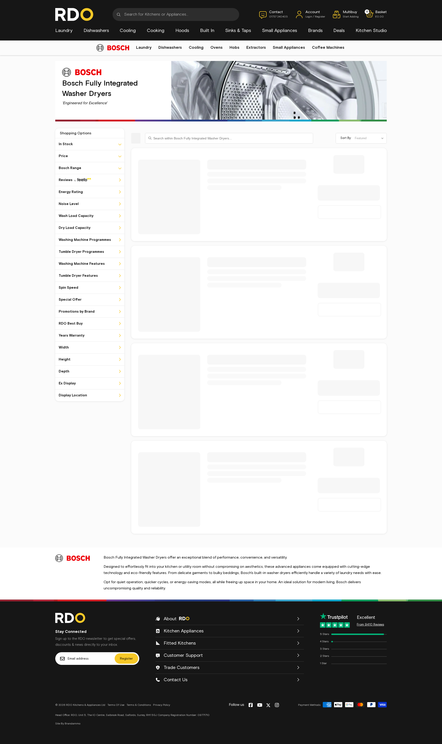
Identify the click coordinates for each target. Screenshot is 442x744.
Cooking (155, 30)
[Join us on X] (268, 705)
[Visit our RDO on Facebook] (250, 705)
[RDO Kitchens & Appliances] (74, 14)
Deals (339, 30)
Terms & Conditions (139, 705)
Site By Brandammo (67, 723)
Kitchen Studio (371, 30)
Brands (315, 30)
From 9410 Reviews (370, 624)
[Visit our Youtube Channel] (260, 705)
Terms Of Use (116, 705)
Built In (207, 30)
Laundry (64, 30)
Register (126, 658)
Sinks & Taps (238, 30)
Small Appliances (279, 30)
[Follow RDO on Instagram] (277, 705)
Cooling (128, 30)
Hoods (182, 30)
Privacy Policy (161, 705)
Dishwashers (96, 30)
